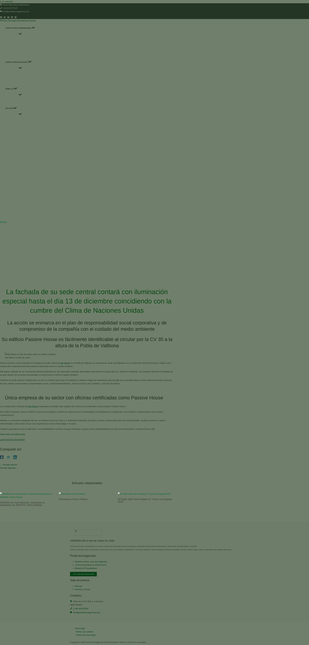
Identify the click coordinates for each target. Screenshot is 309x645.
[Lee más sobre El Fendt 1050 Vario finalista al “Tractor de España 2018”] (144, 494)
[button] (3, 222)
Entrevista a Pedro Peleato (73, 499)
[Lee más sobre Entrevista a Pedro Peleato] (72, 494)
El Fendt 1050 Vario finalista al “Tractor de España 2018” (145, 500)
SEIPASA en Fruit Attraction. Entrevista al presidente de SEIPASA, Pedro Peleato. (22, 503)
